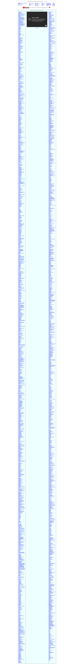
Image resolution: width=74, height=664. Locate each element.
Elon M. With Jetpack (20, 350)
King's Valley (19, 596)
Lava (18, 627)
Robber (49, 293)
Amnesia (19, 47)
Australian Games (20, 77)
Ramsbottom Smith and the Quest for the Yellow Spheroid (52, 260)
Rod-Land (50, 305)
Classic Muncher (20, 212)
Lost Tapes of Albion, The (21, 649)
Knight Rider (19, 600)
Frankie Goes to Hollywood (21, 407)
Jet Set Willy (19, 556)
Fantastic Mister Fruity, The (21, 377)
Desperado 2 (19, 292)
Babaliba (19, 84)
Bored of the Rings (20, 141)
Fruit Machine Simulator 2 (20, 413)
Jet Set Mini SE (19, 555)
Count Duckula (19, 232)
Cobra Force (19, 214)
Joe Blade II (19, 575)
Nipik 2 (49, 137)
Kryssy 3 (19, 614)
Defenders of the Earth (20, 284)
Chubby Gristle (19, 205)
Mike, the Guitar (50, 61)
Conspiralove (19, 226)
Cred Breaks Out (20, 240)
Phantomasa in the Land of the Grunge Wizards (52, 200)
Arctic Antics (19, 60)
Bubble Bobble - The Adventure (21, 156)
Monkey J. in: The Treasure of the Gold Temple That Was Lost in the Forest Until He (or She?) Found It (52, 76)
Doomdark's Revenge (20, 316)
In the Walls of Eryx (20, 527)
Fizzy (18, 394)
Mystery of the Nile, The (51, 111)
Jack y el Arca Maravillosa (20, 547)
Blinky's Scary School (20, 123)
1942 (18, 5)
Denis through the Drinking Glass (21, 290)
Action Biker (54, 4)
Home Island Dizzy (20, 496)
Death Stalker (19, 280)
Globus (19, 439)
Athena (19, 72)
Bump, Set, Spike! (20, 162)
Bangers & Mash (20, 92)
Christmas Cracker (20, 204)
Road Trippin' (50, 292)
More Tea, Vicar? (50, 88)
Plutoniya (50, 213)
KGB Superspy (19, 590)
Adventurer (19, 20)
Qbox (49, 242)
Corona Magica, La (20, 229)
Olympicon (50, 154)
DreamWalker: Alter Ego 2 (21, 330)
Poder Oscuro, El (50, 214)
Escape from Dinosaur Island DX (21, 358)
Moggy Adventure (50, 73)
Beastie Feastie (20, 105)
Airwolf (19, 31)
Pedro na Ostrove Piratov (51, 184)
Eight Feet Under (20, 349)
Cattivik (19, 184)
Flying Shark (19, 398)
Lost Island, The (20, 648)
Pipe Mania (50, 206)
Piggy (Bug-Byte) (50, 203)
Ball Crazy (19, 90)
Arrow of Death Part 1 (20, 64)
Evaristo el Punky (20, 364)
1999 (29, 4)
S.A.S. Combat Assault (51, 318)
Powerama (50, 222)
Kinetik (19, 593)
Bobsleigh (19, 133)
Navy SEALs (50, 117)
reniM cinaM (50, 275)
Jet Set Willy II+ (19, 562)
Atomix (19, 74)
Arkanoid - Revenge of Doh (21, 62)
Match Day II (50, 39)
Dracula (19, 324)
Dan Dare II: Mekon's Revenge (21, 258)
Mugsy (49, 99)
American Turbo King (20, 46)
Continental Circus (20, 227)
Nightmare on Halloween (51, 129)
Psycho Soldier (50, 233)
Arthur (19, 65)
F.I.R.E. (19, 371)
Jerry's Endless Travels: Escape (21, 552)
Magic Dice (19, 661)
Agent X (19, 29)
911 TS (42, 4)
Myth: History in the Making (51, 112)
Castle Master (19, 181)
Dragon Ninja (19, 325)
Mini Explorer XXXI (51, 67)
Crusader (19, 244)
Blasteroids (19, 121)
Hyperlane (19, 517)
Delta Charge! (19, 286)
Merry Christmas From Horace (52, 52)
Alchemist (19, 34)
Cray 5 (19, 236)
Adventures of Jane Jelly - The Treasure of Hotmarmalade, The (21, 23)
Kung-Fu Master (20, 615)
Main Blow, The (50, 13)
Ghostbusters (19, 433)
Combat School (19, 221)
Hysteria (19, 519)
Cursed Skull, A (19, 251)
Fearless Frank (19, 382)
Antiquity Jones (19, 55)
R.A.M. (49, 248)
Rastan (49, 262)
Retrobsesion (50, 280)
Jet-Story (19, 571)
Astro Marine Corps (20, 68)
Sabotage (50, 320)
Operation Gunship (51, 158)
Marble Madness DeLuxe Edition (52, 27)
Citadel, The (19, 209)
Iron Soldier (19, 540)
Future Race (19, 418)
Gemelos (19, 426)
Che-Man (19, 195)
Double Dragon (19, 319)
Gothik (19, 451)
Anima (19, 52)
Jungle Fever (19, 581)
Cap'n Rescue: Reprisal (20, 172)
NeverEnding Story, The (51, 123)
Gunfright (19, 464)
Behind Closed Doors (20, 106)
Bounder (19, 143)
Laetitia (19, 620)
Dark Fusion (19, 266)
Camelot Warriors (20, 168)
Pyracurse (50, 240)
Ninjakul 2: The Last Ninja (51, 136)
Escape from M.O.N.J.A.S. (21, 359)
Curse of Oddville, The (20, 249)
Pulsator (49, 235)
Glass (19, 438)
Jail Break (19, 549)
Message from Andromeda (51, 53)
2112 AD (30, 5)
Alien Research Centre (20, 38)
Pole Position (50, 215)
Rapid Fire (50, 261)
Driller (19, 331)
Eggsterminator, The (20, 348)
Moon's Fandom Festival (51, 85)
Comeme (19, 222)
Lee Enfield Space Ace (20, 630)
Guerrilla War (19, 463)
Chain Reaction (19, 191)
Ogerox (49, 150)
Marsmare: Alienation (51, 33)
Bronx (19, 152)
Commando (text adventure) (21, 223)
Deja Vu (19, 285)
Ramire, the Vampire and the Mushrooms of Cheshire (52, 258)
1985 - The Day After (31, 3)
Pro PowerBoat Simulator (51, 228)
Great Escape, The (20, 455)
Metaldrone (50, 55)
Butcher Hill (19, 164)
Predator (50, 223)
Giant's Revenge (20, 435)
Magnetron (50, 12)
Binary (19, 114)
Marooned (50, 32)
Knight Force (19, 598)
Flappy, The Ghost (20, 395)
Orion (49, 164)
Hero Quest (19, 487)
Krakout (19, 611)
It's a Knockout (19, 543)
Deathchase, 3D (20, 281)
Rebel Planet (50, 267)
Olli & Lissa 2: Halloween (51, 153)
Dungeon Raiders (20, 337)
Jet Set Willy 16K (20, 558)
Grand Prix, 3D (19, 453)
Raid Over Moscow (51, 253)
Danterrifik (19, 264)
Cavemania (19, 187)
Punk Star (50, 237)
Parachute (50, 179)
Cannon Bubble (20, 169)
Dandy (19, 260)
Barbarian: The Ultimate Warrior (21, 94)
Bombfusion (19, 137)
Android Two (19, 49)
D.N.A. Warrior (19, 255)
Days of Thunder (20, 273)
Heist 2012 (19, 483)
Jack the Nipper (20, 545)
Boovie (19, 140)
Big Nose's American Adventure (21, 113)
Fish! (18, 392)
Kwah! (19, 616)
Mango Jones (50, 16)
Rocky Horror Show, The (51, 304)
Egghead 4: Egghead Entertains (21, 344)
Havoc (19, 477)
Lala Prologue (19, 621)
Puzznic (49, 239)
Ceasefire (19, 189)
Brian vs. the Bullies (20, 151)
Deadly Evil (19, 277)
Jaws (18, 551)
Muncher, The (50, 101)
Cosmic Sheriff (19, 231)
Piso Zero (50, 207)
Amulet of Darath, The (20, 48)
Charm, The (19, 193)
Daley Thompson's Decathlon (21, 256)
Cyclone (19, 254)
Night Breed (50, 128)
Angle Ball (19, 51)
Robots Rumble (50, 302)
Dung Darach (19, 336)
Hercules (19, 486)
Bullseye (19, 161)
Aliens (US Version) (20, 40)
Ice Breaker (19, 521)
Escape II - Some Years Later (21, 361)
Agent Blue (19, 28)
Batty (18, 99)
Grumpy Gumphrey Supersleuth (21, 460)
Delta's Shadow (20, 287)
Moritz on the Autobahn (51, 89)
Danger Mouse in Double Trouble (21, 261)
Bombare (19, 136)
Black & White (19, 118)
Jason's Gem (19, 550)
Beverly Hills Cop (20, 110)
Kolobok (19, 605)
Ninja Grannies (50, 132)
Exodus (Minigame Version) (21, 367)
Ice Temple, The (20, 522)
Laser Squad (19, 623)
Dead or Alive (19, 275)
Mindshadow (50, 64)
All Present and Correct (20, 42)
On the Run (50, 157)
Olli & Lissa (50, 152)
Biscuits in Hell (19, 117)
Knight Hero (19, 599)
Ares (18, 61)
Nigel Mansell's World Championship (51, 127)
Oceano (49, 146)
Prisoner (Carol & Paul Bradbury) (52, 227)
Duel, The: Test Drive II (20, 334)
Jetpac (19, 570)
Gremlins (19, 457)
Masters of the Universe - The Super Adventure (52, 38)
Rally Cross (50, 255)
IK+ (18, 523)
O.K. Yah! (50, 144)
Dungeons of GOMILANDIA (21, 338)
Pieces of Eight (50, 202)
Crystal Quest (19, 247)
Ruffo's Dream (50, 313)
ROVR (49, 310)
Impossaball (19, 524)
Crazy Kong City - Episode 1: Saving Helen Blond (21, 238)
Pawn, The (50, 183)
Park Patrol (50, 181)
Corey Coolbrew (20, 228)
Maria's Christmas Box (51, 29)
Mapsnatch (50, 26)
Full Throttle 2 (19, 415)
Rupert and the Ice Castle (51, 316)
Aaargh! (42, 5)
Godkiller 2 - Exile (20, 444)
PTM (49, 234)
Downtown (19, 321)
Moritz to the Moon (51, 90)
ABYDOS (47, 5)
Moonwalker (50, 87)
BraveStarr (19, 148)
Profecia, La (50, 229)
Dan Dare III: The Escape (21, 259)
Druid (18, 332)
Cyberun (19, 253)
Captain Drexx (19, 173)
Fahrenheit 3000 (20, 373)
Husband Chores (20, 513)
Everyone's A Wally (20, 366)
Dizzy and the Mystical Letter (21, 305)
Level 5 (19, 635)
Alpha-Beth (19, 43)
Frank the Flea (19, 406)
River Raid (50, 290)
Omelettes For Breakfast (51, 156)
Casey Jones (19, 179)
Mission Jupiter (50, 69)
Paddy (49, 172)
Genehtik (19, 427)
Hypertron (19, 518)
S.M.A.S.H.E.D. (50, 319)
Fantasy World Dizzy (20, 378)
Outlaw (49, 167)
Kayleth (19, 588)
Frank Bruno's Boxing (20, 405)
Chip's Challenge (20, 201)
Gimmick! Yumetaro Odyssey (21, 437)
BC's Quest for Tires (20, 100)
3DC (35, 4)
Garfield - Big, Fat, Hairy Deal (21, 423)
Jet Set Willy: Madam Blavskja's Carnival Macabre (21, 564)
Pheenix (49, 201)
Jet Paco (19, 554)
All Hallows (19, 41)
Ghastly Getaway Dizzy (20, 431)
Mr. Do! (49, 95)
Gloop (19, 440)
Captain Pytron (19, 175)
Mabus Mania (19, 654)
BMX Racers (19, 129)
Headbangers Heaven (20, 479)
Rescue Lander (50, 279)
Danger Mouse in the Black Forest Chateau (21, 263)
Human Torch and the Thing (21, 506)
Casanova (19, 178)
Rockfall (49, 303)
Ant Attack (19, 53)
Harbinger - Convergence (20, 474)
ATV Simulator (19, 76)
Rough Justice (50, 309)
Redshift (49, 273)
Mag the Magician (20, 658)
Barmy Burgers (19, 95)
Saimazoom (50, 325)
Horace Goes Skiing (20, 500)
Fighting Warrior (20, 385)
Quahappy (50, 243)
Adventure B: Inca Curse (20, 17)
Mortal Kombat (50, 91)
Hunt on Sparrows (20, 512)
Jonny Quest (19, 577)
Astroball (19, 69)
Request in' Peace (51, 277)
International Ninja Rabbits (21, 538)
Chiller (19, 199)
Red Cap (50, 270)
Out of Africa (50, 165)
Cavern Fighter (19, 188)
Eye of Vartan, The (20, 370)
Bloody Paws (19, 127)
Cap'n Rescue (19, 171)
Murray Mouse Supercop (51, 105)
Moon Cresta (50, 83)
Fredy (19, 409)
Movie (49, 93)
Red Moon (50, 271)
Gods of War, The (20, 446)
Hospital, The (19, 502)
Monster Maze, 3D (50, 77)
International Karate (20, 537)
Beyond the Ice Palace (20, 111)
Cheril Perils (19, 197)
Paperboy (50, 177)
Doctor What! (19, 308)
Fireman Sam (19, 390)
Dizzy (18, 302)
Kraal (18, 610)
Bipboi (19, 116)
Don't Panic (19, 314)
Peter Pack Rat (50, 192)
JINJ (18, 573)
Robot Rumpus (50, 301)
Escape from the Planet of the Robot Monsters (21, 360)
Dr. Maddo (19, 323)
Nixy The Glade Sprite (51, 138)
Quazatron (50, 244)
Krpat (19, 612)
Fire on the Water (20, 388)
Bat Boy (19, 96)
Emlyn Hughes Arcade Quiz (21, 352)
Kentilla (19, 589)
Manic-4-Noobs (50, 24)
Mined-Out (50, 66)
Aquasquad (19, 58)
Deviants (19, 294)
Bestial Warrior (19, 109)
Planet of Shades (50, 210)
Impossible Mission (20, 525)
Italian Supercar (20, 542)
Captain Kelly (19, 174)
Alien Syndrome (20, 39)
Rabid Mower (50, 250)
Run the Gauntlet (50, 314)
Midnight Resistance (51, 59)
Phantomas (50, 196)
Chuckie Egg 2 (19, 206)
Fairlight (19, 374)
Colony (19, 219)
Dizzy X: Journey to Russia (21, 306)
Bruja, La (19, 154)
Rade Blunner (50, 251)
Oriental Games (50, 163)
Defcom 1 (19, 283)
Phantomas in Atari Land (51, 197)
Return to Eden (50, 283)
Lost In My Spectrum (20, 647)
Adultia (19, 14)
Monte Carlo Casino (51, 78)
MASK (49, 34)
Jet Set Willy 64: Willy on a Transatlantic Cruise (21, 561)
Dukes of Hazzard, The (20, 335)
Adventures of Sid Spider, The (21, 25)
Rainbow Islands (50, 254)
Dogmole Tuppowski (20, 309)
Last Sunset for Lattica (20, 626)
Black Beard (19, 119)
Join (18, 576)
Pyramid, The (50, 241)
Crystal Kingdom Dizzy (20, 245)
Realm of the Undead (51, 266)
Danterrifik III (19, 265)
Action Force (54, 5)
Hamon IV (19, 472)
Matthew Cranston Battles (51, 40)
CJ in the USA (19, 211)
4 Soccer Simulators (37, 5)
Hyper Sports (19, 516)
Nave (49, 116)
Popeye (49, 217)
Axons (19, 82)
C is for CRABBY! (20, 165)
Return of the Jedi (50, 281)
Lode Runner (19, 642)
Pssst (49, 232)
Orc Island (50, 162)
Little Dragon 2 (19, 639)
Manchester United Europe (51, 15)
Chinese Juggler (20, 200)
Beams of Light (19, 103)
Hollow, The (19, 494)
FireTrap (19, 391)
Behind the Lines (20, 107)
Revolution (50, 285)
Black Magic (19, 120)
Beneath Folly (19, 108)
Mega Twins (50, 48)
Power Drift (50, 221)
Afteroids (19, 27)
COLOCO (19, 218)
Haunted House (20, 476)
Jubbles (19, 578)
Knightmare (19, 601)
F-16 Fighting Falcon (20, 372)
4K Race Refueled (43, 3)
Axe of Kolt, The (20, 81)
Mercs (49, 50)
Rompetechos (50, 308)
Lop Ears (19, 645)
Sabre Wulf (50, 322)
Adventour (19, 15)
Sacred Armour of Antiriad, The (52, 323)
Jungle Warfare (19, 583)
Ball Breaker (19, 89)
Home (46, 1)
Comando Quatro (20, 220)
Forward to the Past (20, 404)
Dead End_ (19, 274)
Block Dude (19, 125)
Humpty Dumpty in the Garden (21, 507)
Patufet (49, 182)
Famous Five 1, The (20, 376)
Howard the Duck (20, 504)
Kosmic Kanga (19, 609)
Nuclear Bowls (50, 143)
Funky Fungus (19, 416)
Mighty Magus (50, 60)
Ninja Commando (50, 131)
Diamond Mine (19, 298)
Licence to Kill (19, 636)
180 (18, 4)
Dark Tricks (19, 269)
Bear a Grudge (19, 104)
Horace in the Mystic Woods (21, 501)
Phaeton (50, 194)
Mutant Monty (50, 106)
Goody (19, 450)
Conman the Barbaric (20, 225)
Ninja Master (50, 133)
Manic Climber (50, 17)
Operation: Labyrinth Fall (51, 160)
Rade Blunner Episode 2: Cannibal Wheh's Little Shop (51, 252)
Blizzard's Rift (19, 124)
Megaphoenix (50, 49)
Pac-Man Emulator (51, 170)
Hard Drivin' (19, 475)
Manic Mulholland (50, 22)
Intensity (19, 536)
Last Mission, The (20, 625)
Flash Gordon (19, 396)
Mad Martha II (19, 656)
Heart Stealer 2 (19, 480)
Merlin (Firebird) (50, 51)
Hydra (19, 514)
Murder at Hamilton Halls (51, 103)
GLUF (19, 441)
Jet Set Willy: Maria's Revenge (21, 566)
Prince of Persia (50, 226)
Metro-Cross (50, 56)
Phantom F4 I (50, 195)
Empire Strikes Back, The (20, 353)
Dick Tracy (19, 299)
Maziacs (49, 45)
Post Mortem (50, 219)
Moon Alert (50, 82)
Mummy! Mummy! (50, 100)
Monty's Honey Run (51, 81)
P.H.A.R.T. (50, 168)
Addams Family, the (20, 13)
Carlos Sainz (19, 177)
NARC (49, 115)
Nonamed (50, 140)
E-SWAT (19, 362)
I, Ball (19, 520)
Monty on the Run (50, 80)
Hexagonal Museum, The (20, 489)
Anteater (19, 54)
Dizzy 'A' (19, 304)
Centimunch (19, 190)
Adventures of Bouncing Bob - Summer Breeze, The (21, 21)
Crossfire (19, 243)
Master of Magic (50, 36)
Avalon (19, 79)
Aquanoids (19, 57)
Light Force (19, 638)
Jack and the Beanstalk (20, 544)
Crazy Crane (19, 237)
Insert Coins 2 (19, 535)
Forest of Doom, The (20, 402)
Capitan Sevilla (19, 170)
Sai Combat (50, 324)
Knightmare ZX (19, 602)
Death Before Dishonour (20, 278)
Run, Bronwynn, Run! (51, 315)
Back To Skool (19, 85)
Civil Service (19, 210)
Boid (18, 134)
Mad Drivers (19, 655)
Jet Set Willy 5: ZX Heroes (21, 559)
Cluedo (19, 213)
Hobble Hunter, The (20, 493)
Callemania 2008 (20, 167)
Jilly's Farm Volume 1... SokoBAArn (20, 572)
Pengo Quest (50, 187)
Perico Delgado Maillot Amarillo (52, 190)
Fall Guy (19, 375)
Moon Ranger (50, 84)
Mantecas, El (50, 25)
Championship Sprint (20, 192)
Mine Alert (50, 65)
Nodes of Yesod (50, 139)
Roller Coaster (50, 307)
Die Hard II (19, 300)
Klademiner (19, 597)
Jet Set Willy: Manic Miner (20, 565)
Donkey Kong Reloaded (20, 313)
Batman (19, 97)
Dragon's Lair (19, 327)
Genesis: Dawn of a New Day (21, 429)
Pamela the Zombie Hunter (51, 175)
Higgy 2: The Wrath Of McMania (21, 490)
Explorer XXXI (19, 369)
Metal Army (50, 54)
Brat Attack (19, 147)
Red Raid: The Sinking (51, 272)
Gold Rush (19, 447)
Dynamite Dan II (20, 340)
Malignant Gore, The (51, 14)
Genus (19, 430)
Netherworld (50, 122)
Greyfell (19, 459)
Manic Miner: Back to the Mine (52, 21)
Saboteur (50, 321)
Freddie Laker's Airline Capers (21, 408)
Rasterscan (50, 263)
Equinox (19, 356)
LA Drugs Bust (19, 619)
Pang (49, 176)
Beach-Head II (19, 102)
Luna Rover (19, 652)
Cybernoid (19, 252)
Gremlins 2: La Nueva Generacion (20, 458)
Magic (19, 660)
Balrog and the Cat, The (20, 91)
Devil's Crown (19, 295)
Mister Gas (50, 70)
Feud (18, 384)
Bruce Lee (19, 153)
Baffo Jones (19, 87)
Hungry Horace (19, 510)
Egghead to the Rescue (20, 347)
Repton (49, 276)
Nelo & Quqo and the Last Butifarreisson (51, 120)
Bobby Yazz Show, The (20, 132)
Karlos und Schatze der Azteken (21, 586)
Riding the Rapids (50, 288)
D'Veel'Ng (19, 339)
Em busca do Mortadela (20, 351)
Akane (19, 32)
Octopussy (50, 147)
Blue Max (19, 128)
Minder (49, 63)
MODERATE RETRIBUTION (51, 72)
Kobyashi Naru (19, 604)
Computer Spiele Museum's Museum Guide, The (21, 224)
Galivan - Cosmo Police (20, 420)
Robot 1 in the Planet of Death (52, 300)
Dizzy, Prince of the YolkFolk (21, 307)
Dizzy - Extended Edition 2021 (21, 303)
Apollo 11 (19, 56)
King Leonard (19, 594)
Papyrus (49, 178)
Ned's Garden (50, 119)
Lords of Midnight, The (20, 646)
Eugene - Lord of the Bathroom (21, 363)
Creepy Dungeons (20, 241)
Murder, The (50, 104)
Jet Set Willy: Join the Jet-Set (21, 563)
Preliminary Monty (50, 224)
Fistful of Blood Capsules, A (21, 393)
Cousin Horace (19, 234)
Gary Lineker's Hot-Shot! (20, 424)
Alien (18, 36)
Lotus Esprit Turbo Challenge (21, 650)
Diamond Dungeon (20, 297)
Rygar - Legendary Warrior (51, 317)
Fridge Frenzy (19, 410)
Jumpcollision (19, 580)
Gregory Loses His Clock (20, 456)
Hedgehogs (19, 482)
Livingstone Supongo (20, 641)
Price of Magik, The (51, 225)
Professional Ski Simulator (51, 230)
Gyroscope (19, 466)
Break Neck (19, 149)
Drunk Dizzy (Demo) (20, 333)
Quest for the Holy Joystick (51, 245)
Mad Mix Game (19, 657)
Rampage (50, 259)
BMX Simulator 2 (20, 130)
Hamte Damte (19, 473)
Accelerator (54, 3)
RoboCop (50, 297)
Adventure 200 (19, 16)
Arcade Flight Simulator (20, 59)
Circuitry (19, 207)
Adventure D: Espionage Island (21, 18)
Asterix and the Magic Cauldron (21, 67)
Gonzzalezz (19, 449)
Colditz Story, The (20, 217)
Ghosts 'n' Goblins (20, 434)
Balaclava (19, 88)
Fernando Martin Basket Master (21, 383)
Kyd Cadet (19, 617)
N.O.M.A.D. (50, 113)
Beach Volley (19, 101)
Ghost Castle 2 (19, 432)
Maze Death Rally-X (51, 44)
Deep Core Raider (20, 282)
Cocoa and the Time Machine (21, 215)
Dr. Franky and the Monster (21, 322)
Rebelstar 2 (50, 269)
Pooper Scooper (50, 216)
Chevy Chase (19, 198)
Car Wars (19, 176)
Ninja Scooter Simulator (51, 134)
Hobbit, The (19, 492)
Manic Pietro (50, 23)
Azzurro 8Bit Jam (20, 83)
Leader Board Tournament (21, 629)
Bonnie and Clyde (20, 138)
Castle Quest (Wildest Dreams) (21, 182)
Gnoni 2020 (19, 442)
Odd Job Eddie (50, 148)
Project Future (50, 231)
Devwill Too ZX (19, 296)
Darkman (19, 270)
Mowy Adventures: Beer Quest (52, 94)
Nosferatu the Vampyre (51, 142)
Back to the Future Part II (20, 86)
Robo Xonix (50, 296)
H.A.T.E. (19, 467)
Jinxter (19, 574)
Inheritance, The (20, 533)
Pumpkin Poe (50, 236)
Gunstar (19, 465)
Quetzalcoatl (50, 247)
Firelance (19, 389)
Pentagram (50, 188)
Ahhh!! (19, 30)
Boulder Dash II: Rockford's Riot (21, 142)
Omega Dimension (51, 155)
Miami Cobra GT (50, 57)
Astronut (19, 71)
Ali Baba (19, 35)
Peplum (49, 189)
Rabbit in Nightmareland (51, 249)
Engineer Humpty (20, 355)
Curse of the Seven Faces (21, 250)
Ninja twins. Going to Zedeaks (52, 135)
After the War (19, 26)
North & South (50, 141)
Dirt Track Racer (20, 301)
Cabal (19, 166)
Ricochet (50, 287)
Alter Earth (19, 44)
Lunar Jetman (19, 653)
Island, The (19, 541)
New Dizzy (50, 124)
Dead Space (19, 276)
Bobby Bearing (19, 131)
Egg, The (19, 343)
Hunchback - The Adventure (21, 509)
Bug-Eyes (19, 159)
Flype (19, 399)
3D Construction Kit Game (37, 3)
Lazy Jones (19, 628)
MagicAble (19, 662)
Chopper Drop (19, 202)
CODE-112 (19, 216)
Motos (49, 92)
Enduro (19, 354)
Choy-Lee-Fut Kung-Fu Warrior (21, 203)
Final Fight (19, 386)
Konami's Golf (19, 607)
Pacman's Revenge (51, 171)
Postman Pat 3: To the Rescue (52, 220)
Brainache (19, 146)
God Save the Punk (20, 443)
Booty (19, 139)
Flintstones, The (20, 397)
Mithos (49, 71)
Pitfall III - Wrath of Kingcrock (52, 208)
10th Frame (19, 3)
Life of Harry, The (20, 637)
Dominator (19, 311)
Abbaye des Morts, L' (48, 3)
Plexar (49, 212)
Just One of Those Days (20, 584)
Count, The (19, 233)
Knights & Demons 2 (20, 603)
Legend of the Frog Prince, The (21, 632)
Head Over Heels (20, 478)
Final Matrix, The (20, 387)
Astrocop (19, 70)
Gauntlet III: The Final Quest (21, 425)
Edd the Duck (19, 342)
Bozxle (19, 144)
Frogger (19, 411)
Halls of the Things (20, 471)
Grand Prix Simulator (20, 452)
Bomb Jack (19, 135)
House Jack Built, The (20, 503)
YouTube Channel (43, 7)
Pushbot (50, 238)
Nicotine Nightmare (51, 126)
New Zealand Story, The (51, 125)
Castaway (19, 180)
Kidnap (19, 592)
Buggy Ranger (19, 160)
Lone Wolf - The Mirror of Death (21, 643)
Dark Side (19, 267)
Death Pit (19, 279)
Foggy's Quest (19, 400)
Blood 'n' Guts (19, 126)
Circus (19, 208)
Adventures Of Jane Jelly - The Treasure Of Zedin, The (21, 24)
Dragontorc (19, 329)
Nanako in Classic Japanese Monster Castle (51, 114)
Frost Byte (19, 412)
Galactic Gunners (20, 419)
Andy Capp (19, 50)
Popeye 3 (50, 218)
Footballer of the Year (20, 401)
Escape (19, 357)
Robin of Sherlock (50, 294)
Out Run (50, 166)
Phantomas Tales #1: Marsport (52, 198)
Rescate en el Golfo (51, 278)
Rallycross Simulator (51, 256)
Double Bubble (19, 318)
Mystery (49, 109)
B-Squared (19, 155)
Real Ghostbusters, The (51, 265)
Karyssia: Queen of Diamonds (21, 587)
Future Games (19, 417)
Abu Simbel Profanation (48, 4)
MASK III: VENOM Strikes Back (52, 35)
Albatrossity (19, 33)
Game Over (19, 421)
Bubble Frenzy (19, 157)
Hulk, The (19, 505)
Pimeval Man (50, 204)
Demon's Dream (20, 289)
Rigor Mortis (50, 289)
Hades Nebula (19, 469)
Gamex (19, 422)
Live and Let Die (20, 640)
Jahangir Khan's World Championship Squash (20, 548)
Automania (19, 78)
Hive (18, 491)
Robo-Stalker (50, 299)
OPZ (49, 161)
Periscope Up (50, 191)
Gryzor (19, 462)
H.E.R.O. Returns (20, 468)
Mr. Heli (49, 96)
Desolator (19, 291)
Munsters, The (50, 102)
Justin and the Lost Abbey (21, 585)
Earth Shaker (19, 341)
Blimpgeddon (19, 122)
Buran (19, 163)
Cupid (19, 248)
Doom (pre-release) (20, 315)
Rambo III (50, 257)
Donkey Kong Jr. (20, 312)
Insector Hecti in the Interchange (21, 534)
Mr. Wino (50, 98)
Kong (19, 608)
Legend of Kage (20, 631)
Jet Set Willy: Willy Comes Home (21, 568)
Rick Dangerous (50, 286)
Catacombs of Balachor (20, 183)
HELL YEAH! (19, 484)
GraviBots (19, 454)
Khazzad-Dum (19, 591)
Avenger (19, 80)
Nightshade (50, 130)
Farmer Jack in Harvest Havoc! (21, 380)
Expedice (19, 368)
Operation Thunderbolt (51, 159)
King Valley (19, 595)
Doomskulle (19, 317)
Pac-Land (50, 169)
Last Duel (19, 624)
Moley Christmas (50, 74)
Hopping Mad (19, 499)
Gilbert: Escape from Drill (20, 436)
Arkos (19, 63)
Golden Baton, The (20, 448)
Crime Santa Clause (20, 242)
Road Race (50, 291)
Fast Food (19, 381)
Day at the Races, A (20, 271)
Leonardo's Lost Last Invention (21, 633)
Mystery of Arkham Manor (51, 110)
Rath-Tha (50, 264)
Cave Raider (19, 186)
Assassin (19, 66)
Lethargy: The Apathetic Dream (21, 634)
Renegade (50, 274)
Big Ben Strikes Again (20, 112)
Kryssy (19, 613)
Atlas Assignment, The (20, 73)
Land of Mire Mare (20, 622)
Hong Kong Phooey (20, 498)
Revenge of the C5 (51, 284)
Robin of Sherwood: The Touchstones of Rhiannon (51, 295)
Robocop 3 (50, 298)
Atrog (19, 75)
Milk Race (50, 62)
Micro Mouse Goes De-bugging (52, 58)
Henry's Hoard (19, 485)
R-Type (49, 311)
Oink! (49, 151)
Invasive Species (20, 539)
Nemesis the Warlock (51, 121)
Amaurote (19, 45)
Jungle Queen (19, 582)
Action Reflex (19, 12)
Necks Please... (50, 118)
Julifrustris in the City (20, 579)
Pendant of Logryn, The (51, 186)
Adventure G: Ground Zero (21, 19)
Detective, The (19, 293)
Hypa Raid (19, 515)
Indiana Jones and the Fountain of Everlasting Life (21, 530)
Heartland (19, 481)
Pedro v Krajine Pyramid (51, 185)
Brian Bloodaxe (19, 150)
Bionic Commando (20, 115)
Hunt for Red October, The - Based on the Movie (21, 511)
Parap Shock (50, 180)
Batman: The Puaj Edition (21, 98)
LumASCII (19, 651)
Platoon (49, 211)
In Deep (19, 526)
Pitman (49, 209)
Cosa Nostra (19, 230)
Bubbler (19, 158)
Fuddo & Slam (19, 414)
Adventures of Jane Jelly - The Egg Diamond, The (21, 22)
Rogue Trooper (50, 306)
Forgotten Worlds (20, 403)
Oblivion (49, 145)
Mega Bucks (50, 47)
